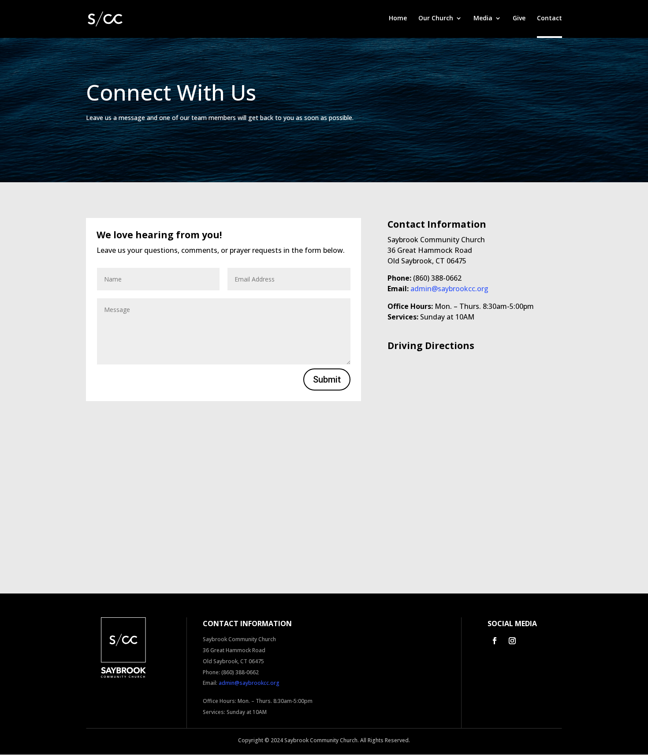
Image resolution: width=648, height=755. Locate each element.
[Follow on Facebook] (495, 641)
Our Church (435, 18)
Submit (327, 379)
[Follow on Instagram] (512, 641)
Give (519, 18)
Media (482, 18)
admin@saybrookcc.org (449, 288)
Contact (549, 18)
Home (398, 18)
